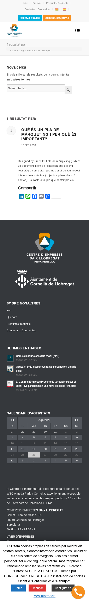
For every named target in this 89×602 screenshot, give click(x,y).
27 (12, 431)
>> (76, 420)
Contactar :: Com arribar (37, 9)
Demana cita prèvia (57, 17)
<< (12, 420)
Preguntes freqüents (57, 3)
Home (13, 50)
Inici (25, 3)
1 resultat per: (16, 45)
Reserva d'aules (30, 17)
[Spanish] (64, 9)
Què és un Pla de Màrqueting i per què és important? (49, 134)
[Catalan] (57, 9)
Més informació (44, 596)
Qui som (36, 3)
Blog (21, 50)
